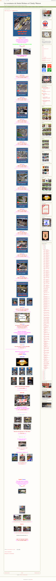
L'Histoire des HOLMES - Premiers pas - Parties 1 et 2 (46, 335)
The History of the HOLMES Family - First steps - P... (46, 328)
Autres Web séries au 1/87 (45, 48)
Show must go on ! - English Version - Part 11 (46, 292)
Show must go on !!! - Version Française (45, 288)
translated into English (22, 326)
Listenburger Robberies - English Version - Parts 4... (46, 313)
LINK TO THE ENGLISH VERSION (22, 386)
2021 (43, 372)
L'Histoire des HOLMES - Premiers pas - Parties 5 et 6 (46, 339)
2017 (43, 376)
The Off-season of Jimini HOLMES (22, 346)
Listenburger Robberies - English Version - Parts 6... (46, 315)
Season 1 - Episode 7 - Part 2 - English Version (46, 251)
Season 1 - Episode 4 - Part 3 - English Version (46, 270)
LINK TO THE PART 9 (22, 232)
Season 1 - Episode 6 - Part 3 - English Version (46, 258)
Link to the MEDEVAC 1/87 (22, 462)
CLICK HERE (22, 388)
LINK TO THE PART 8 (22, 210)
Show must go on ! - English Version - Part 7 (46, 300)
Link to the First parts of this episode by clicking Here (22, 521)
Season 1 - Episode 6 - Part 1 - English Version (46, 255)
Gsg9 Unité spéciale (45, 87)
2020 (43, 373)
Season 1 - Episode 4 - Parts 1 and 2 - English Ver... (46, 269)
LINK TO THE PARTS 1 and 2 (22, 76)
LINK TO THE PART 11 (22, 277)
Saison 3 (43, 52)
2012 (43, 379)
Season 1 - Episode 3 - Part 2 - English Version (46, 275)
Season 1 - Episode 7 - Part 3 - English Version (46, 253)
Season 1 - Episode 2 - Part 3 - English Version (46, 281)
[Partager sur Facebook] (19, 549)
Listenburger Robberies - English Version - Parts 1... (46, 311)
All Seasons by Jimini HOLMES (22, 325)
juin (43, 245)
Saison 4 (43, 53)
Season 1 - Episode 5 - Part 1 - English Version (46, 260)
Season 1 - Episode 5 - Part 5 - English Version (46, 266)
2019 (43, 374)
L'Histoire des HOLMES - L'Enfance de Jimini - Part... (46, 348)
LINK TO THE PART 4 (22, 120)
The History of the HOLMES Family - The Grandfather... (46, 366)
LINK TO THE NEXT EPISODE (22, 309)
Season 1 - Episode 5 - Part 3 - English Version (46, 263)
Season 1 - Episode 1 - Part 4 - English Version (46, 287)
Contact (43, 47)
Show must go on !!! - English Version (45, 290)
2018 (43, 375)
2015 (43, 378)
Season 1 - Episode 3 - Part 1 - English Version (46, 274)
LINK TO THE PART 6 (22, 165)
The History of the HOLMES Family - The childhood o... (46, 342)
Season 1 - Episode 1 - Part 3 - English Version (46, 285)
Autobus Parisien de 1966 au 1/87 (46, 91)
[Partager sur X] (18, 549)
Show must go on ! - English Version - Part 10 (46, 295)
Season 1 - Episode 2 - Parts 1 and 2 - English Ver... (46, 278)
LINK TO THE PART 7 (22, 187)
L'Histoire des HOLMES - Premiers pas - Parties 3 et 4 (46, 337)
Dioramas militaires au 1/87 (46, 100)
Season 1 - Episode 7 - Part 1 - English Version (46, 250)
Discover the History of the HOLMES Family (46, 325)
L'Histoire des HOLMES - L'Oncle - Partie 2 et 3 (46, 363)
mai (43, 246)
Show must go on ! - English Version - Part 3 (46, 306)
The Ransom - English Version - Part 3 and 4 (46, 322)
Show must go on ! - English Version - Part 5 (46, 303)
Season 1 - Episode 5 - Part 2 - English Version (46, 261)
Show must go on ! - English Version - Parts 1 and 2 (46, 309)
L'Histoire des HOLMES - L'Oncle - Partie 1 (46, 362)
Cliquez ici (22, 46)
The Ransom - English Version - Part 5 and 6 (46, 320)
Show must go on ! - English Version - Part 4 (46, 305)
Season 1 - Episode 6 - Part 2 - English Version (46, 256)
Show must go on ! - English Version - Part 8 (46, 298)
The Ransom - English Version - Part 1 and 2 (46, 319)
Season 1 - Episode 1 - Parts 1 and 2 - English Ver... (46, 283)
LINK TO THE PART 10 (22, 255)
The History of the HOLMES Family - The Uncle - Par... (46, 355)
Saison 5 (43, 54)
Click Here (22, 56)
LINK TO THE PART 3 (22, 98)
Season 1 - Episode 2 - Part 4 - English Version (46, 279)
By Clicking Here (22, 327)
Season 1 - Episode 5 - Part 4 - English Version (46, 265)
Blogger (31, 579)
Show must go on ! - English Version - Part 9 (46, 296)
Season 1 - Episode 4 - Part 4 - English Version (46, 272)
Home (42, 46)
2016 (43, 377)
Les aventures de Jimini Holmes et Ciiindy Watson (22, 3)
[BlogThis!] (17, 549)
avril (44, 247)
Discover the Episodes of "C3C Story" (22, 431)
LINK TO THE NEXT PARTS (22, 539)
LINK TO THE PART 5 (22, 143)
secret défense (45, 93)
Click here (22, 347)
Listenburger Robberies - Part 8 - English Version (46, 317)
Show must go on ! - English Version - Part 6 (46, 301)
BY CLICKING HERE (22, 77)
